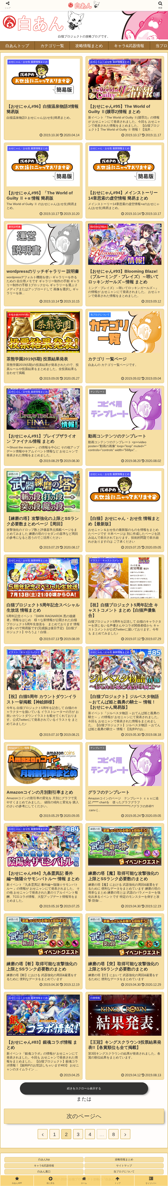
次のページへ (84, 1116)
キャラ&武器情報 (44, 1165)
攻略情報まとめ (124, 1159)
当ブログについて (124, 1171)
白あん (83, 5)
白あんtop (44, 1159)
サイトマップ (124, 1165)
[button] (155, 678)
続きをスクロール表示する (84, 1088)
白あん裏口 (44, 1171)
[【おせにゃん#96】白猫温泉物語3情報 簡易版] (103, 893)
